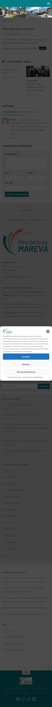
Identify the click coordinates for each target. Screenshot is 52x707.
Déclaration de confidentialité (33, 377)
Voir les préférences (26, 372)
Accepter (26, 356)
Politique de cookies (14, 377)
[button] (47, 331)
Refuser (26, 364)
